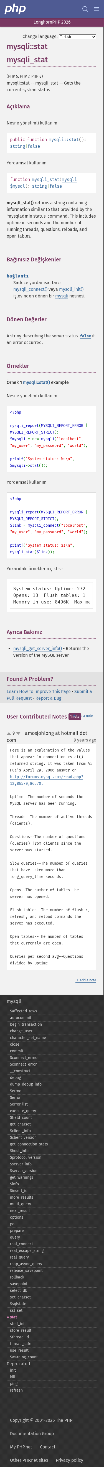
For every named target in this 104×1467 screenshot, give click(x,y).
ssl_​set (16, 1310)
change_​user (21, 1031)
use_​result (19, 1350)
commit (16, 1051)
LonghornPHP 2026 (52, 22)
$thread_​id (19, 1337)
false (33, 146)
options (16, 1217)
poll (13, 1224)
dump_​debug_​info (26, 1084)
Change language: (40, 36)
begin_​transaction (26, 1024)
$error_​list (19, 1104)
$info (14, 1184)
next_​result (20, 1210)
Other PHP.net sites (29, 1460)
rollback (17, 1277)
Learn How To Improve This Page (39, 691)
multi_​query (20, 1204)
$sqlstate (18, 1304)
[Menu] (96, 8)
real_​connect (21, 1244)
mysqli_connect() (30, 289)
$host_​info (19, 1150)
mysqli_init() (71, 289)
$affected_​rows (23, 1011)
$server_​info (21, 1164)
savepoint (18, 1284)
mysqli (69, 179)
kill (12, 1377)
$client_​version (23, 1137)
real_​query (19, 1257)
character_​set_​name (28, 1037)
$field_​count (21, 1117)
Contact (47, 1447)
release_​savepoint (26, 1270)
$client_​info (20, 1131)
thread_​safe (20, 1343)
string (17, 146)
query (15, 1237)
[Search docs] (85, 8)
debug (15, 1077)
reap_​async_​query (26, 1264)
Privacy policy (69, 1460)
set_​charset (20, 1297)
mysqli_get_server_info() (37, 648)
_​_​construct (20, 1071)
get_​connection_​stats (29, 1144)
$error (15, 1097)
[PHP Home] (15, 9)
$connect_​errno (23, 1057)
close (14, 1044)
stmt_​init (18, 1323)
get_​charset (20, 1124)
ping (13, 1383)
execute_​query (23, 1111)
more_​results (21, 1197)
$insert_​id (18, 1190)
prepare (17, 1230)
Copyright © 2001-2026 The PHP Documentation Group (41, 1427)
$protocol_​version (25, 1157)
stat (13, 1317)
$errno (15, 1091)
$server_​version (23, 1170)
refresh (16, 1390)
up (10, 734)
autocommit (20, 1017)
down (18, 733)
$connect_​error (23, 1064)
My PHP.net (21, 1447)
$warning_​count (24, 1357)
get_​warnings (21, 1177)
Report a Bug (48, 698)
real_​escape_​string (27, 1250)
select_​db (18, 1290)
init (13, 1370)
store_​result (20, 1330)
